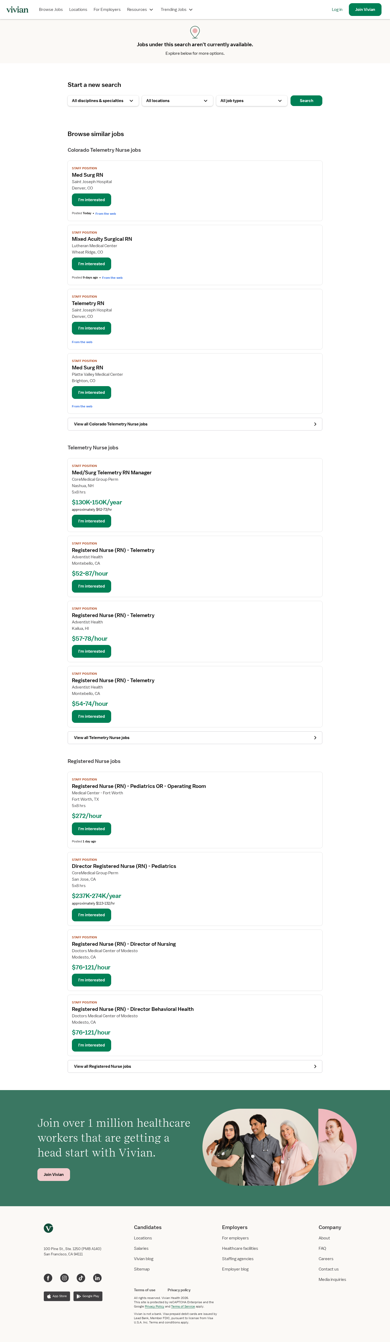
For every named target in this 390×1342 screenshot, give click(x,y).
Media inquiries (332, 1279)
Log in (337, 9)
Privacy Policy (154, 1306)
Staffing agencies (238, 1258)
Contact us (329, 1269)
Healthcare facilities (240, 1248)
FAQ (322, 1248)
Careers (326, 1258)
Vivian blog (143, 1258)
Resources (137, 9)
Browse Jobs (51, 9)
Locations (78, 9)
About (324, 1238)
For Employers (107, 9)
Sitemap (142, 1269)
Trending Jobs (174, 9)
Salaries (141, 1248)
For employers (235, 1238)
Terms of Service (183, 1306)
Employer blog (235, 1269)
